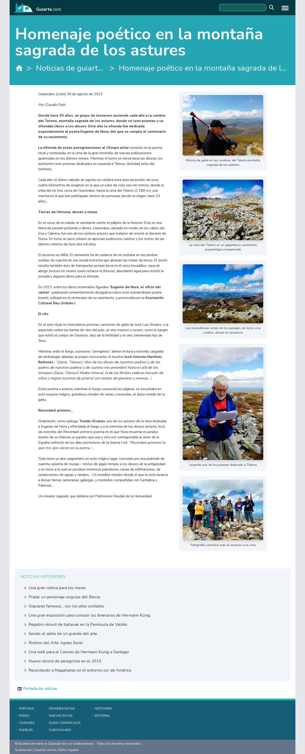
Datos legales (69, 750)
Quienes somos (45, 750)
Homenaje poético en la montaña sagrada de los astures (204, 68)
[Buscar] (270, 7)
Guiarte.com (23, 750)
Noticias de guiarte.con (70, 68)
